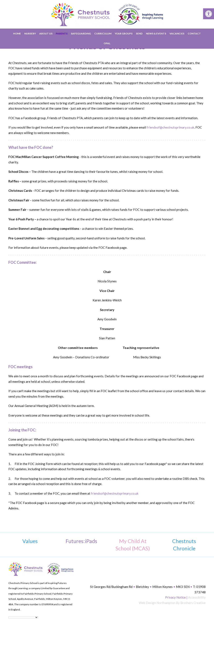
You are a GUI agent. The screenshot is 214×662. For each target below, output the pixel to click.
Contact (194, 33)
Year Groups (123, 33)
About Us (45, 33)
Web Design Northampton (157, 603)
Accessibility (197, 597)
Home (17, 33)
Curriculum (102, 33)
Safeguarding (81, 33)
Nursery (30, 33)
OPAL (107, 43)
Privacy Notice (175, 597)
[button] (208, 13)
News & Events (156, 33)
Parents (62, 33)
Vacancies (176, 33)
